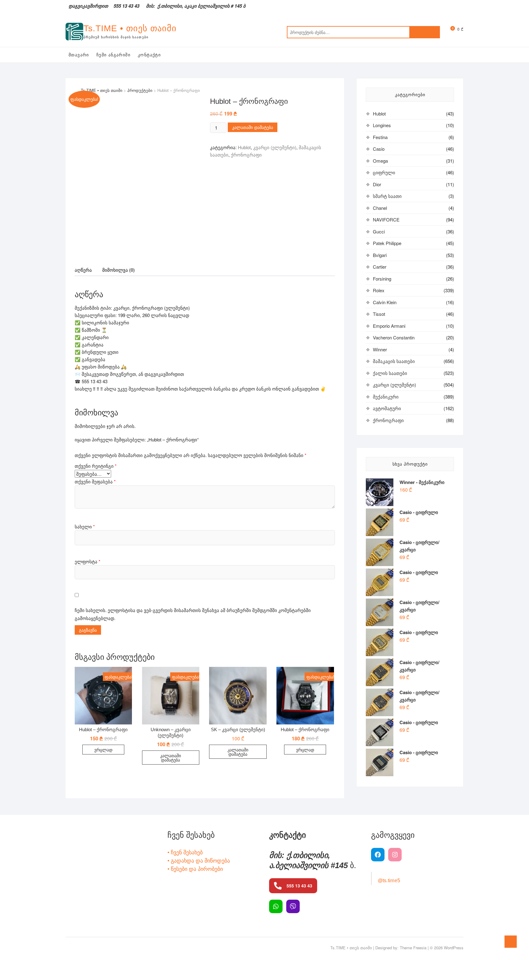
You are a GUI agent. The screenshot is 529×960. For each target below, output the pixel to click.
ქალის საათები (390, 373)
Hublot (244, 147)
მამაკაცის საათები (394, 361)
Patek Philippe (387, 243)
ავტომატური (387, 408)
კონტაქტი (149, 54)
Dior (377, 184)
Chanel (380, 208)
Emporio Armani (389, 326)
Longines (382, 125)
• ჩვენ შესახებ (185, 852)
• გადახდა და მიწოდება (198, 860)
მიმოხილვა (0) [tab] (118, 269)
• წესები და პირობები (195, 868)
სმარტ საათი (387, 196)
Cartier (379, 266)
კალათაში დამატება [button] (170, 757)
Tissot (379, 314)
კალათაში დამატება (252, 127)
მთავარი (79, 54)
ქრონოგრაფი (246, 154)
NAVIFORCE (386, 219)
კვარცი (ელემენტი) (274, 147)
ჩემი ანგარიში (113, 54)
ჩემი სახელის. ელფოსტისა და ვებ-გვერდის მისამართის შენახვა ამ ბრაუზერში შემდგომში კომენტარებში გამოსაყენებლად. (193, 614)
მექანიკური (386, 396)
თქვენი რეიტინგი (96, 466)
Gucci (379, 231)
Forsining (382, 278)
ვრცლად (103, 749)
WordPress (453, 948)
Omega (380, 160)
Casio (379, 149)
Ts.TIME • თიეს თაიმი (130, 28)
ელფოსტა (87, 561)
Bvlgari (380, 255)
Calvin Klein (384, 302)
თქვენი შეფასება (95, 481)
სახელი (85, 526)
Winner (380, 349)
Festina (380, 137)
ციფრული (384, 172)
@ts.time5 (389, 880)
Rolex (379, 290)
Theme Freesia (413, 948)
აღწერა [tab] (83, 269)
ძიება (424, 32)
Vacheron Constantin (394, 337)
